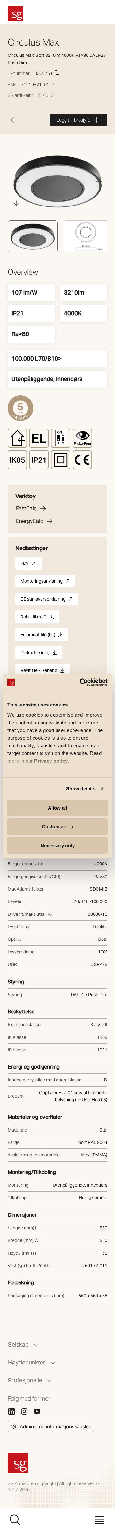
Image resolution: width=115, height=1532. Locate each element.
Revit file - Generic (38, 672)
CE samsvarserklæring (49, 600)
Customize (54, 826)
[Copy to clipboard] (57, 72)
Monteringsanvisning (47, 582)
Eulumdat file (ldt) (37, 636)
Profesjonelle (25, 1380)
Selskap (18, 1344)
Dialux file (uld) (35, 654)
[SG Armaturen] (15, 13)
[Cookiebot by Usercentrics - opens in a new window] (81, 682)
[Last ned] (17, 204)
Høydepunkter (26, 1362)
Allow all (57, 808)
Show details (80, 788)
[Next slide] (99, 181)
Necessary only (58, 845)
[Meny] (99, 1520)
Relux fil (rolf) (33, 618)
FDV (31, 565)
